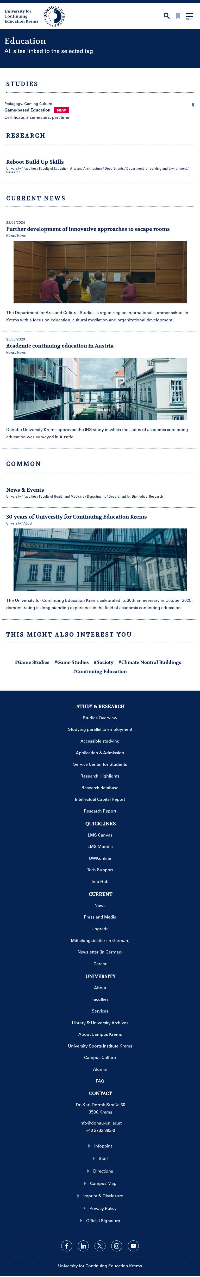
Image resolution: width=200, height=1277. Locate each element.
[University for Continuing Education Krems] (35, 15)
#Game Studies (32, 662)
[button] (193, 104)
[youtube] (133, 1245)
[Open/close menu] (189, 17)
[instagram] (116, 1245)
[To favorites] (178, 16)
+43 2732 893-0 (100, 1130)
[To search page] (166, 16)
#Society (104, 662)
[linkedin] (83, 1245)
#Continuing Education (100, 671)
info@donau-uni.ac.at (100, 1123)
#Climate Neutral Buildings (149, 662)
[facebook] (66, 1245)
